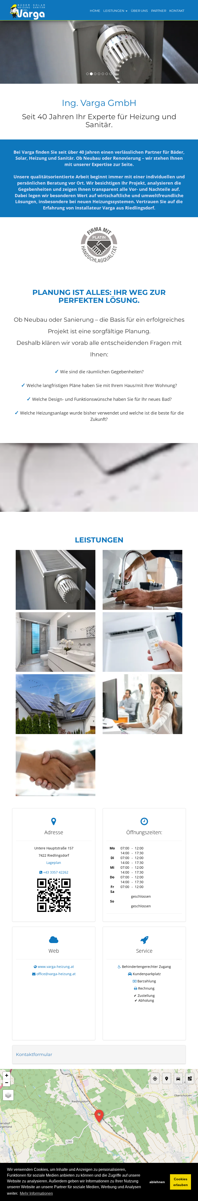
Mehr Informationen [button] (36, 1193)
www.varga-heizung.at (56, 966)
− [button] (6, 1083)
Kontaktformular (34, 1054)
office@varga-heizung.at (56, 974)
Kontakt (176, 11)
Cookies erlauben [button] (180, 1182)
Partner (158, 11)
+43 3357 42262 (55, 872)
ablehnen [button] (157, 1182)
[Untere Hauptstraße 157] (54, 895)
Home (95, 11)
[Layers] (8, 1095)
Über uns (139, 11)
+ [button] (6, 1075)
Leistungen (114, 11)
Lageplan (53, 862)
